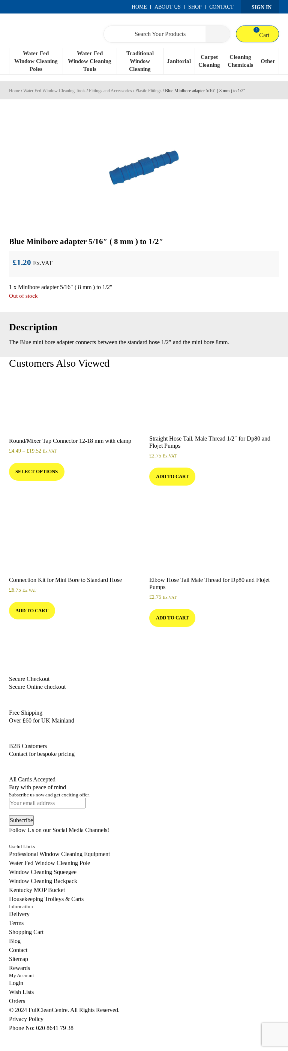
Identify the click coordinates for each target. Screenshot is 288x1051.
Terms (16, 923)
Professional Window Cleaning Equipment (59, 854)
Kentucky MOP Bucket (37, 890)
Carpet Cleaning (209, 61)
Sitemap (18, 959)
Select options (36, 471)
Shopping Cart (26, 932)
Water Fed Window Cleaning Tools (89, 61)
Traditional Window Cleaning (140, 61)
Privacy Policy (26, 1019)
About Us (167, 7)
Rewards (19, 968)
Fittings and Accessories (110, 90)
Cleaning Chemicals (240, 61)
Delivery (19, 914)
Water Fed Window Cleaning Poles (36, 61)
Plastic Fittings (148, 90)
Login (16, 983)
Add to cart (172, 476)
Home (139, 7)
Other (268, 61)
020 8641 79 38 (55, 1028)
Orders (17, 1001)
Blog (15, 941)
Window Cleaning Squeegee (42, 872)
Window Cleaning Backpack (43, 881)
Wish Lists (21, 992)
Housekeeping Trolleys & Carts (46, 899)
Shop (195, 7)
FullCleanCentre (48, 1010)
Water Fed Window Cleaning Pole (49, 863)
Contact (221, 7)
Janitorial (179, 61)
